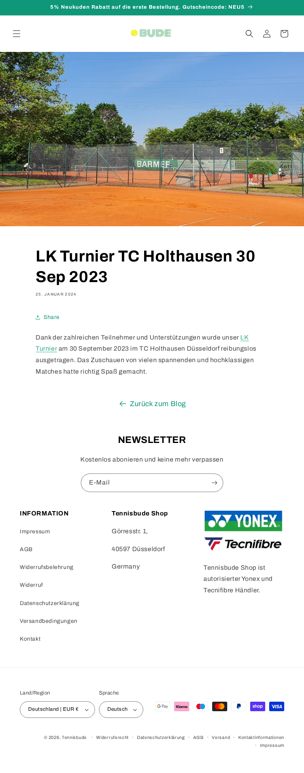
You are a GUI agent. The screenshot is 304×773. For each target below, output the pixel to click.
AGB (26, 549)
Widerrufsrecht (112, 737)
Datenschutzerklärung (50, 603)
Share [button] (52, 317)
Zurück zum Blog (158, 404)
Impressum (35, 531)
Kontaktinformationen (261, 737)
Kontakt (30, 639)
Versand (221, 737)
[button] (16, 33)
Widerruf (31, 585)
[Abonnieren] (214, 482)
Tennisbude (74, 737)
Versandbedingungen (49, 621)
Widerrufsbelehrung (47, 567)
